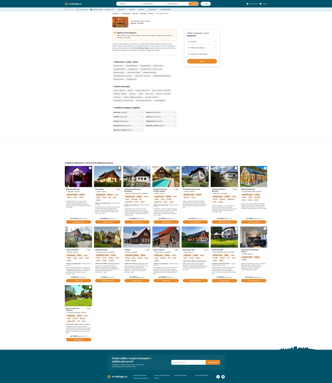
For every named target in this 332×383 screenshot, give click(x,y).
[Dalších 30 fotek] (195, 237)
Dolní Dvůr (128, 252)
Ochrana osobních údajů (162, 375)
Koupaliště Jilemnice (131, 66)
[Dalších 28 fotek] (253, 176)
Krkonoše (135, 13)
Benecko (130, 90)
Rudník (157, 193)
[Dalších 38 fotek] (253, 237)
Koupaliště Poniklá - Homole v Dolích (151, 69)
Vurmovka (132, 94)
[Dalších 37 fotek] (166, 237)
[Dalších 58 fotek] (107, 237)
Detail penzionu (137, 280)
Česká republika (125, 13)
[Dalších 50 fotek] (78, 295)
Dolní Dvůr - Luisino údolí (163, 94)
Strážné (140, 94)
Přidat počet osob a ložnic (199, 54)
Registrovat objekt (180, 375)
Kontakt (156, 378)
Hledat (194, 4)
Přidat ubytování (253, 4)
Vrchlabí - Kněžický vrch (142, 90)
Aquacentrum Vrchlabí (133, 72)
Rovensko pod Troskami (74, 312)
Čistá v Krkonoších (218, 252)
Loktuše (99, 191)
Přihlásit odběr (213, 362)
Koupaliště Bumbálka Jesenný (161, 76)
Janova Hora (149, 94)
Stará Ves (128, 193)
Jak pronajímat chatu (202, 375)
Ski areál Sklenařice (159, 100)
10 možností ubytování (113, 263)
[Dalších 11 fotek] (78, 176)
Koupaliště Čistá (131, 79)
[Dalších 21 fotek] (78, 237)
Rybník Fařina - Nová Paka (142, 76)
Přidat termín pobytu (197, 48)
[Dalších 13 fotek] (224, 176)
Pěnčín (161, 252)
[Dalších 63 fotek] (224, 237)
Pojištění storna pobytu (141, 378)
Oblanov (70, 252)
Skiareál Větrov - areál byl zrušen (123, 100)
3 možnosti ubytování (200, 261)
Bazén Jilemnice (118, 66)
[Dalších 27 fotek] (136, 176)
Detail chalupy (107, 222)
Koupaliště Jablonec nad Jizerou (123, 76)
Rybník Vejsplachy (119, 72)
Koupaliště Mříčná (145, 66)
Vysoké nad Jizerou (137, 193)
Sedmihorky (71, 191)
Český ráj (77, 191)
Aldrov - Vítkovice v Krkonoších (161, 90)
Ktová (185, 252)
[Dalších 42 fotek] (107, 176)
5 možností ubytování (142, 263)
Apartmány (143, 13)
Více (71, 207)
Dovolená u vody (83, 9)
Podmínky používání (139, 375)
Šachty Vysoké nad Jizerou (143, 100)
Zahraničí (132, 9)
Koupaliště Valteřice (119, 69)
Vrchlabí (186, 191)
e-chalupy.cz (115, 13)
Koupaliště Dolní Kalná (149, 72)
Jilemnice (150, 13)
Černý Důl (226, 252)
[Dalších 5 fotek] (195, 176)
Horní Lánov (117, 97)
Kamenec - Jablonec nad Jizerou (133, 97)
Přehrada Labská (119, 79)
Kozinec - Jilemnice (119, 90)
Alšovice (157, 252)
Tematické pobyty (166, 9)
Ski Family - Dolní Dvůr (151, 97)
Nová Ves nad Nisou (102, 252)
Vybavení (141, 9)
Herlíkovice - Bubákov (120, 94)
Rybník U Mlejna (158, 66)
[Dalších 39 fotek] (136, 237)
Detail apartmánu (78, 222)
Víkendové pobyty (97, 9)
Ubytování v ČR (109, 9)
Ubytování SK (121, 9)
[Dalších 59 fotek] (166, 176)
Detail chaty (78, 280)
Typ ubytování (152, 9)
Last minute (70, 9)
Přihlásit (265, 4)
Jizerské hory (224, 193)
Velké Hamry (216, 193)
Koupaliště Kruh (133, 69)
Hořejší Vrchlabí (247, 191)
